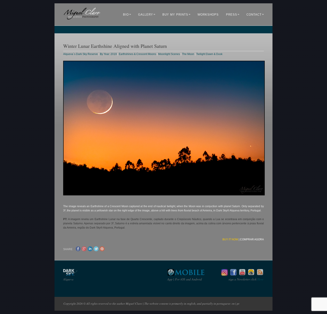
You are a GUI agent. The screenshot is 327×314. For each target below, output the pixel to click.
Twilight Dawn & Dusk (209, 54)
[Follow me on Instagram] (224, 274)
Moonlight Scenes (169, 54)
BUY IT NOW (230, 239)
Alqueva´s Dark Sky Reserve (80, 54)
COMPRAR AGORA (252, 239)
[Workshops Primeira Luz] (251, 274)
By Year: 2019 (108, 54)
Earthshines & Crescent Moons (137, 54)
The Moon (188, 54)
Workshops (208, 14)
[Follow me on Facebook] (233, 274)
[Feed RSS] (260, 274)
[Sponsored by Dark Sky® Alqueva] (82, 274)
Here (259, 279)
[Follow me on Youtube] (242, 274)
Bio (127, 14)
